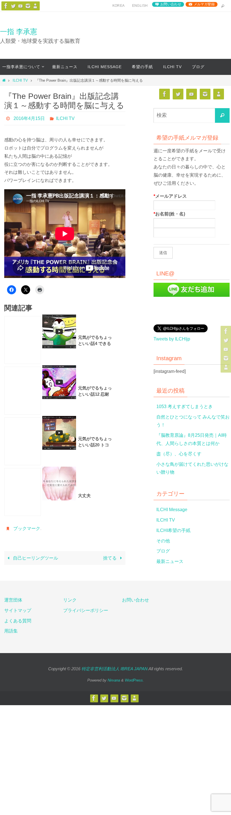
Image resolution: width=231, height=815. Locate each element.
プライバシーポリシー (85, 610)
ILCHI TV (20, 80)
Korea (118, 6)
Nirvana (114, 680)
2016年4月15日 (29, 117)
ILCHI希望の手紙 (173, 530)
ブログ (163, 551)
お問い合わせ (170, 4)
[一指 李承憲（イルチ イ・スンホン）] (5, 5)
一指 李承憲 (18, 31)
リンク (70, 600)
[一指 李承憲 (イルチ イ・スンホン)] (27, 5)
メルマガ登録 (204, 4)
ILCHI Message (171, 509)
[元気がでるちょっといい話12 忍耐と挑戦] (22, 389)
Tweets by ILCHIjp (172, 339)
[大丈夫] (22, 491)
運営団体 (13, 600)
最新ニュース (169, 561)
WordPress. (134, 680)
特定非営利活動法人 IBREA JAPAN (114, 668)
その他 (163, 540)
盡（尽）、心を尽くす (178, 453)
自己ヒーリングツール (35, 555)
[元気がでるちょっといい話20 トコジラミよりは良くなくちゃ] (22, 440)
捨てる (110, 555)
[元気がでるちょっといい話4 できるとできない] (22, 338)
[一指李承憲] (35, 5)
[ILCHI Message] (20, 5)
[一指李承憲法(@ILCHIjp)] (13, 5)
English (140, 6)
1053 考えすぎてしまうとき (184, 406)
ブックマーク (26, 526)
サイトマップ (17, 610)
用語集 (11, 631)
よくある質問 (17, 620)
